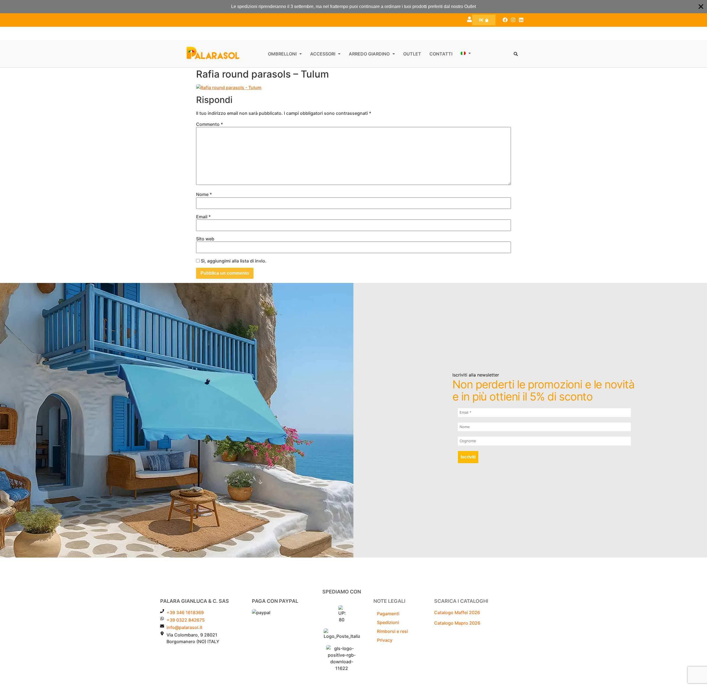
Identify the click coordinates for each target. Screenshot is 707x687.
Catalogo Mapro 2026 (457, 623)
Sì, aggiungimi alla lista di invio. (233, 261)
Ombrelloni (282, 54)
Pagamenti (388, 613)
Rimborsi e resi (392, 631)
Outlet (412, 54)
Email (203, 216)
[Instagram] (513, 20)
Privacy (384, 640)
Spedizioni (388, 622)
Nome (204, 194)
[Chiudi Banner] (701, 6)
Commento (209, 124)
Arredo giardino (369, 54)
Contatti (440, 54)
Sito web (205, 239)
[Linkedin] (521, 20)
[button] (285, 53)
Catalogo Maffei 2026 (457, 612)
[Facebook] (505, 20)
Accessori (322, 54)
